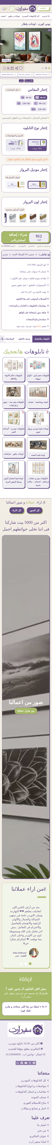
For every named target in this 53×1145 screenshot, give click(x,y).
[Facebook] (34, 1063)
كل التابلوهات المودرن (30, 16)
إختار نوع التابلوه (35, 128)
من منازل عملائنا (25, 710)
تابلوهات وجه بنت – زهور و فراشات (13, 403)
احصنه (3, 16)
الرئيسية (45, 16)
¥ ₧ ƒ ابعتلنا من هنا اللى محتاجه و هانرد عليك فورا (26, 1008)
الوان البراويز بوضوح (15, 209)
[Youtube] (26, 1063)
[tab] (42, 339)
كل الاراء (16, 510)
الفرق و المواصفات (14, 135)
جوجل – (33, 326)
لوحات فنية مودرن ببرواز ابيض (38, 430)
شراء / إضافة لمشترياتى (18, 237)
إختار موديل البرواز (33, 169)
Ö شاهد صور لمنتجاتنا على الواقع (34, 312)
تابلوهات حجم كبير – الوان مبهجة (38, 377)
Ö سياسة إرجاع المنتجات (37, 319)
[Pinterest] (22, 1063)
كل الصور (35, 510)
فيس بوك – (27, 326)
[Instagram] (30, 1063)
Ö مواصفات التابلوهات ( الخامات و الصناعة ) (29, 306)
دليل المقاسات (13, 90)
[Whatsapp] (18, 1063)
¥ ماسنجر (31, 246)
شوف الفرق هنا (13, 177)
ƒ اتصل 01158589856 (8, 246)
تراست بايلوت (20, 326)
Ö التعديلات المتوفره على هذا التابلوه (32, 299)
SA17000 (5, 60)
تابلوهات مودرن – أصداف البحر (13, 430)
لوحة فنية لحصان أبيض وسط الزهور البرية (13, 480)
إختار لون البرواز (35, 202)
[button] (30, 963)
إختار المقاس (37, 89)
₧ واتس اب (22, 246)
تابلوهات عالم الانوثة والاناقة (13, 377)
